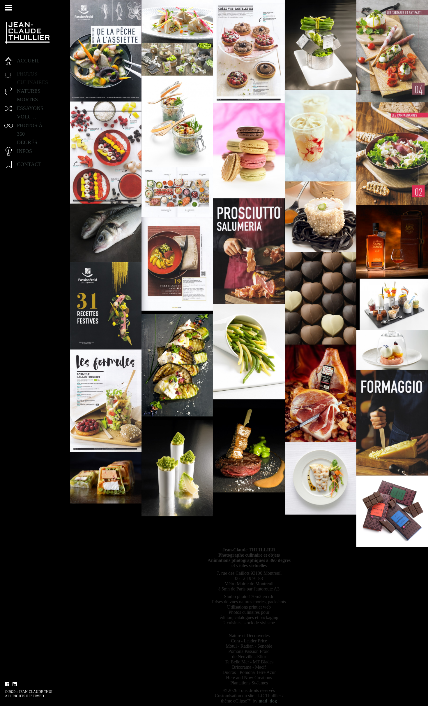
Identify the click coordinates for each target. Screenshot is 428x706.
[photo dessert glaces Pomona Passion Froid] (320, 135)
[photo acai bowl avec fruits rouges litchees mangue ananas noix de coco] (106, 153)
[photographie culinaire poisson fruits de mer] (177, 21)
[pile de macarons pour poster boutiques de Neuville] (249, 150)
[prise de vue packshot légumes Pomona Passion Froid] (249, 351)
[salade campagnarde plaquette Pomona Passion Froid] (392, 153)
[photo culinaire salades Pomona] (177, 121)
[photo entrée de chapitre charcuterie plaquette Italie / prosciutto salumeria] (249, 251)
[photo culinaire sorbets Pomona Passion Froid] (392, 350)
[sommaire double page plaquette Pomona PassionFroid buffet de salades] (177, 192)
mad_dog (268, 700)
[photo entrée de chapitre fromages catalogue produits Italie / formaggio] (392, 423)
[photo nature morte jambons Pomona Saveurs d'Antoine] (320, 393)
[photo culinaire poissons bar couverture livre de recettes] (106, 233)
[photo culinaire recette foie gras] (106, 478)
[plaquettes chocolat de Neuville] (392, 511)
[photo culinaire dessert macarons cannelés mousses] (392, 304)
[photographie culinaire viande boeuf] (249, 445)
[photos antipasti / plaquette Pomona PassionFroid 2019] (392, 51)
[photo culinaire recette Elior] (320, 216)
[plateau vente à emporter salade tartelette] (106, 400)
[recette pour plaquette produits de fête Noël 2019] (177, 264)
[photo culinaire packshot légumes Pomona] (320, 45)
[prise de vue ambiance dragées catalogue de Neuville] (177, 59)
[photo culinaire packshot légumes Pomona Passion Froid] (177, 468)
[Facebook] (7, 684)
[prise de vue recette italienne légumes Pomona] (177, 365)
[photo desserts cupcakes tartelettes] (249, 51)
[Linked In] (15, 684)
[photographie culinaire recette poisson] (320, 478)
